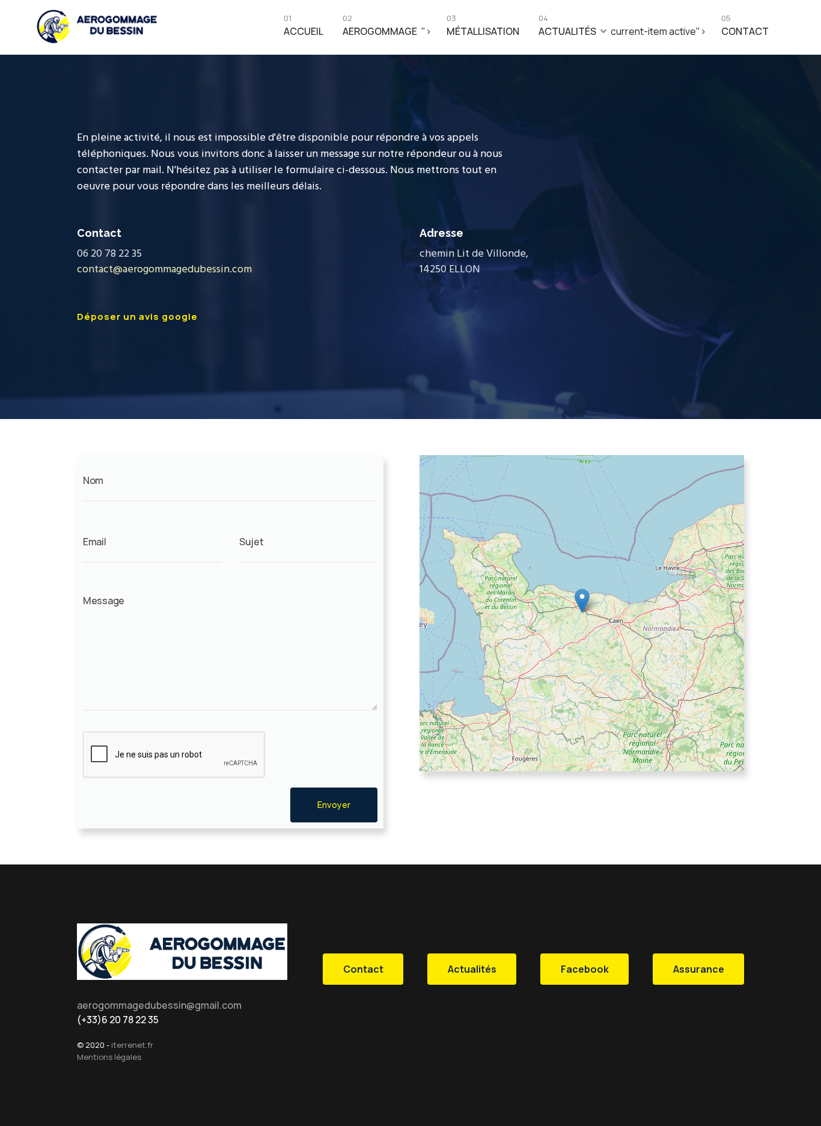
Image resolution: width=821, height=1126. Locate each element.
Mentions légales (109, 1056)
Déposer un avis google (137, 316)
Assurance (698, 969)
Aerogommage (380, 28)
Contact (745, 28)
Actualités (567, 28)
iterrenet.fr (132, 1044)
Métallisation (483, 28)
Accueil (303, 28)
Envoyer (333, 805)
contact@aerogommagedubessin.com (164, 269)
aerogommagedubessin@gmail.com (159, 1005)
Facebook (585, 969)
